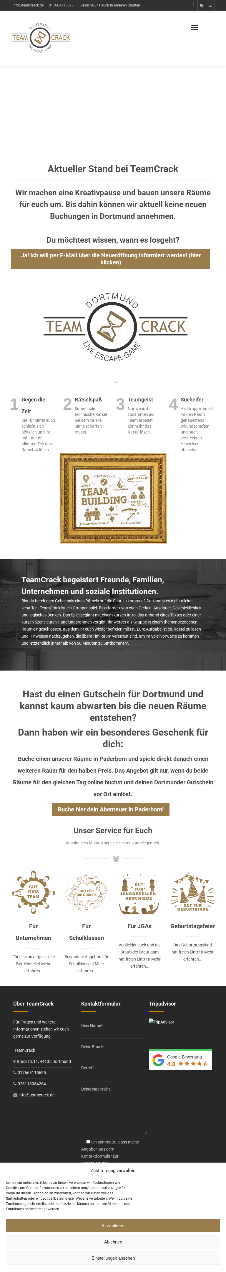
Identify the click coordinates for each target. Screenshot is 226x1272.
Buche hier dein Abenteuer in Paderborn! (111, 809)
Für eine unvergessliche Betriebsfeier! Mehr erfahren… (33, 963)
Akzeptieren (113, 1225)
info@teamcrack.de (28, 5)
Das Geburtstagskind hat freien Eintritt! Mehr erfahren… (193, 952)
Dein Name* (92, 1025)
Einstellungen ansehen (113, 1258)
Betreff (87, 1068)
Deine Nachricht (95, 1089)
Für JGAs (139, 926)
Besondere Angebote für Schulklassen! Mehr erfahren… (86, 963)
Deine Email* (92, 1046)
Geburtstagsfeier (192, 926)
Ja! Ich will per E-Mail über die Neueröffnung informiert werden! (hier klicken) (111, 259)
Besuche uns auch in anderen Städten (110, 5)
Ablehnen (113, 1241)
